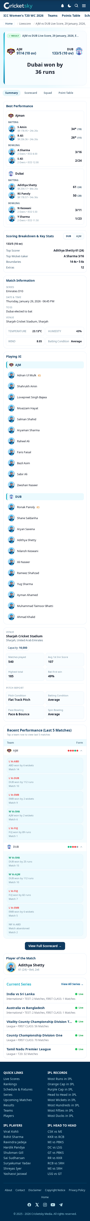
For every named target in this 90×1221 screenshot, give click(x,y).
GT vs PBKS (56, 1152)
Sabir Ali (22, 474)
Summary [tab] (11, 93)
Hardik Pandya (14, 1147)
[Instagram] (45, 1205)
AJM (78, 236)
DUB (68, 236)
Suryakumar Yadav (17, 1163)
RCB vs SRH (56, 1163)
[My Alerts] (62, 6)
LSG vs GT (55, 1174)
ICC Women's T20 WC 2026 (23, 15)
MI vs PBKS (56, 1142)
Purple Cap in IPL (60, 1089)
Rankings (10, 1084)
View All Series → (72, 984)
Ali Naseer (23, 562)
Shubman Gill (13, 1152)
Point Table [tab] (66, 93)
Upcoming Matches (17, 1100)
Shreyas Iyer (12, 1168)
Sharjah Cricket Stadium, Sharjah (27, 321)
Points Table (71, 15)
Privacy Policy (77, 1190)
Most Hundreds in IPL (63, 1105)
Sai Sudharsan (14, 1158)
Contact (20, 1190)
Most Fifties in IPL (60, 1110)
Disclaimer (35, 1190)
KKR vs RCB (56, 1137)
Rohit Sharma (13, 1137)
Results (8, 1105)
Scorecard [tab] (30, 93)
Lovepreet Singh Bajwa (32, 397)
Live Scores (11, 1079)
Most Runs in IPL (60, 1079)
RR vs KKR (55, 1158)
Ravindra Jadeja (14, 1142)
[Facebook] (29, 1205)
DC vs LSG (55, 1147)
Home (45, 1197)
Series (7, 1094)
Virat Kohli (11, 1131)
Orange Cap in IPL (61, 1084)
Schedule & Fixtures (18, 1089)
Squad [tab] (48, 93)
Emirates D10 (14, 291)
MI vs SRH (55, 1168)
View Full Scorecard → (45, 946)
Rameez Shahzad (28, 573)
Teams (52, 15)
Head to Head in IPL (62, 1094)
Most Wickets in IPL (62, 1100)
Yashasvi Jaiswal (15, 1174)
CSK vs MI (55, 1131)
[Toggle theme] (69, 6)
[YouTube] (53, 1205)
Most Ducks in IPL (60, 1116)
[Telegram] (61, 1205)
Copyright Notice (55, 1190)
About (8, 1190)
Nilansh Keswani (27, 551)
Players (8, 1116)
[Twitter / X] (37, 1205)
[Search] (76, 6)
